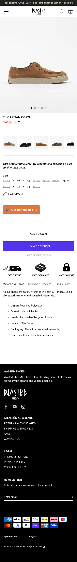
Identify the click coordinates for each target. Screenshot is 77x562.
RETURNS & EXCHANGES (20, 423)
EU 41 (55, 181)
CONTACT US (12, 438)
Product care (62, 283)
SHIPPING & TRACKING (18, 428)
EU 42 (65, 181)
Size (5, 175)
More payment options (39, 255)
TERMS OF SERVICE (17, 457)
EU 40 (46, 181)
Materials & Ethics (13, 283)
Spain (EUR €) (11, 536)
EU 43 (6, 187)
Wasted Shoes (18, 546)
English (33, 536)
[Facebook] (6, 406)
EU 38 (26, 181)
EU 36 (6, 181)
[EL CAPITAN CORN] (10, 142)
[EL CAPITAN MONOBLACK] (25, 142)
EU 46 (36, 187)
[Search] (61, 12)
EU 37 (16, 181)
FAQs (7, 433)
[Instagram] (23, 406)
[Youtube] (15, 406)
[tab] (15, 284)
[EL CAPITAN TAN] (41, 142)
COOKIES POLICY (15, 467)
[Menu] (6, 11)
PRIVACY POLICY (14, 462)
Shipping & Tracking (39, 283)
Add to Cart (38, 233)
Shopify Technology (36, 546)
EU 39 (36, 181)
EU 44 (16, 187)
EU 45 (26, 187)
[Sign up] (71, 497)
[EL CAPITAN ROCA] (57, 142)
